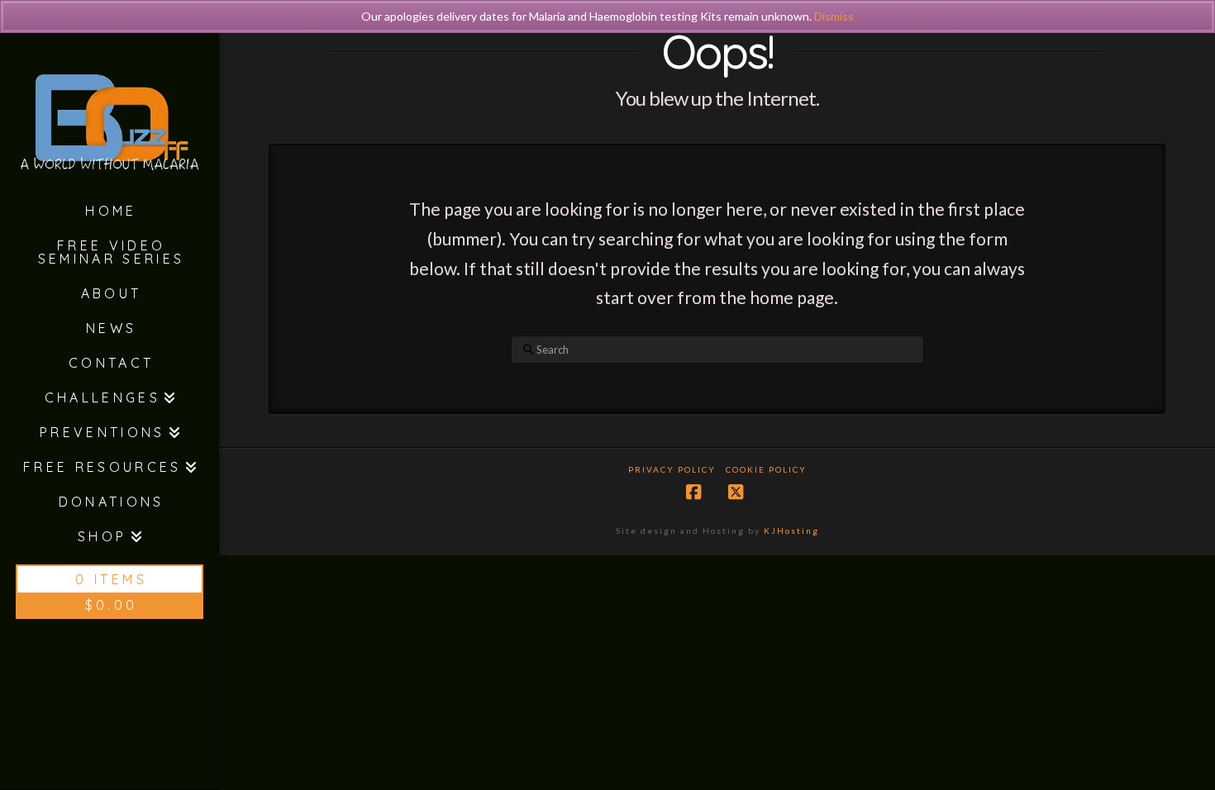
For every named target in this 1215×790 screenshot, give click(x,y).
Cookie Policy (766, 469)
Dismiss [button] (834, 16)
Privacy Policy (672, 469)
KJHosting (791, 530)
